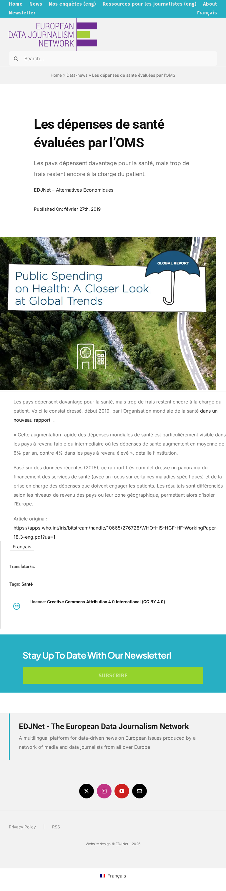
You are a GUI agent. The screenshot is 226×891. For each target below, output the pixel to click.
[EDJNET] (53, 20)
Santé (27, 584)
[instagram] (104, 791)
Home (56, 75)
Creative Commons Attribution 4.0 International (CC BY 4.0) (106, 601)
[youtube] (121, 791)
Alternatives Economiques (84, 190)
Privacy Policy (22, 826)
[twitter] (86, 791)
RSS (56, 826)
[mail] (139, 791)
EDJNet (42, 190)
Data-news (77, 75)
